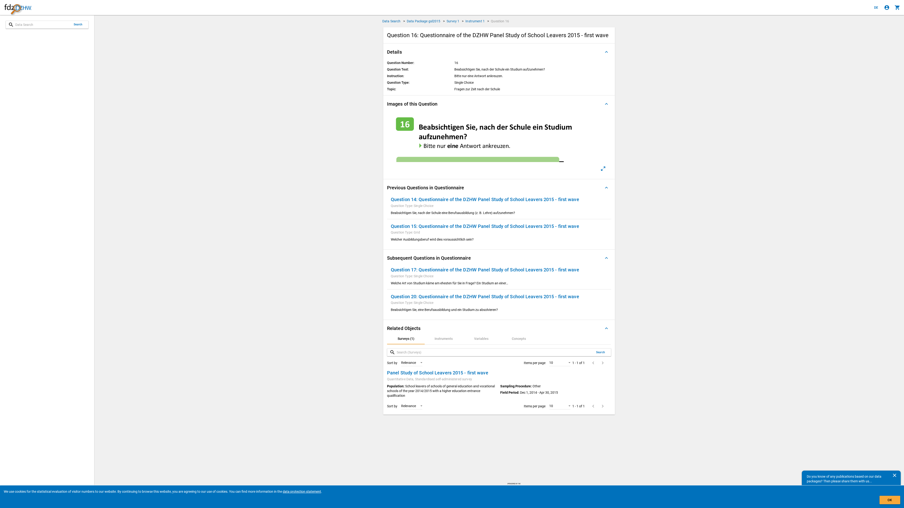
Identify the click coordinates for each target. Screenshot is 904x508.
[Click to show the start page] (18, 7)
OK (890, 500)
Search (78, 24)
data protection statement (302, 491)
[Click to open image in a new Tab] (603, 168)
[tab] (406, 338)
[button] (499, 52)
